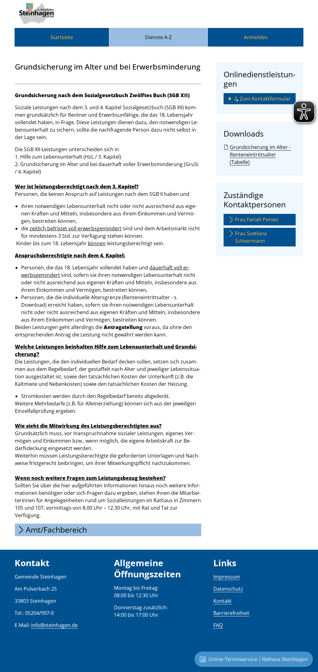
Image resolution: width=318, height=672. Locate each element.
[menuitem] (62, 37)
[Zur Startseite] (36, 14)
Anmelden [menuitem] (256, 37)
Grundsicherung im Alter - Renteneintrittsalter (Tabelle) (260, 154)
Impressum (226, 576)
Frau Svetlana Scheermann (251, 237)
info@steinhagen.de (54, 625)
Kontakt (222, 601)
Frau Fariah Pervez (257, 219)
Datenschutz (228, 588)
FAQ (218, 625)
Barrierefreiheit (231, 613)
